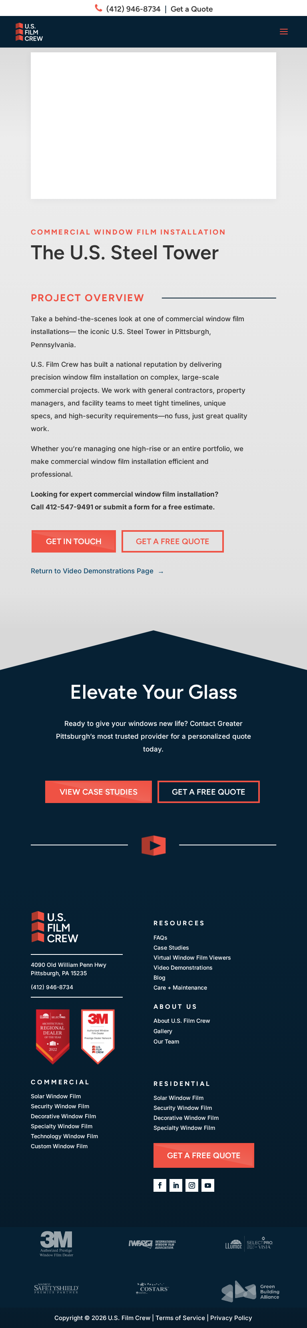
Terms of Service (180, 1318)
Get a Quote (192, 9)
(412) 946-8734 (131, 9)
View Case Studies (99, 792)
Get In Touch (74, 541)
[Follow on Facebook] (160, 1185)
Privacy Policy (231, 1318)
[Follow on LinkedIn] (175, 1185)
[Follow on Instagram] (191, 1185)
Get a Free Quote (172, 541)
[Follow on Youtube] (207, 1185)
